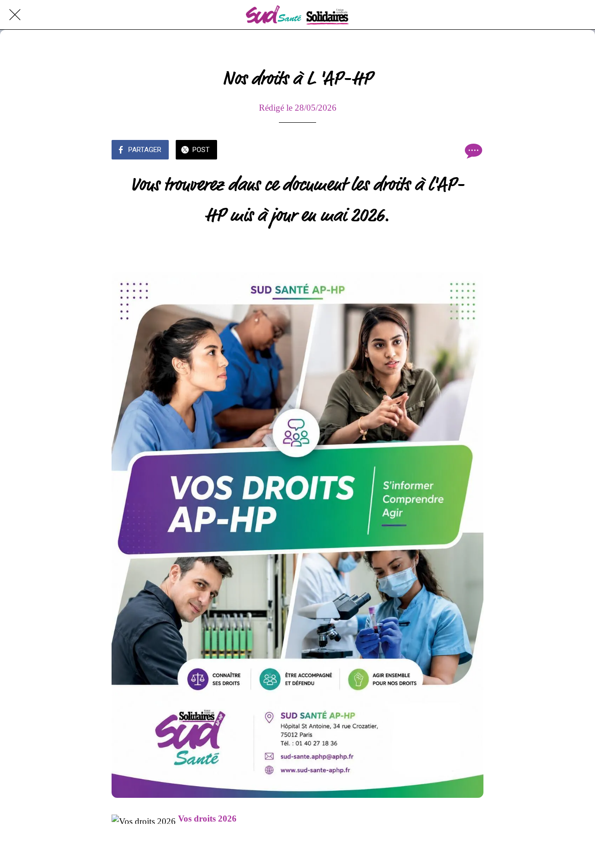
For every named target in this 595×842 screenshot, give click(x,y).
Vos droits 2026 (207, 818)
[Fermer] (14, 14)
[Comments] (472, 150)
